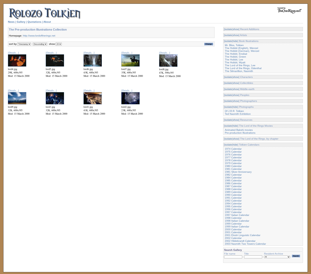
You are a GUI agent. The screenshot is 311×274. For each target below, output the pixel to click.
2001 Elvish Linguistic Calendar (242, 235)
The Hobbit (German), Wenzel (242, 50)
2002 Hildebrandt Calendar (240, 240)
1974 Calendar (233, 148)
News (11, 21)
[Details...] (13, 52)
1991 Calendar (233, 197)
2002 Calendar (233, 238)
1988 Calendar (233, 189)
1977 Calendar (233, 157)
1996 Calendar (233, 209)
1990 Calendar (233, 194)
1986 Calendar (233, 183)
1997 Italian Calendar (237, 215)
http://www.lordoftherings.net (39, 35)
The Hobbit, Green (235, 56)
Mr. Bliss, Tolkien (234, 45)
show (236, 29)
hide (235, 41)
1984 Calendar (233, 177)
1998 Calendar (233, 217)
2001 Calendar (233, 232)
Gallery (21, 21)
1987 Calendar (233, 186)
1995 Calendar (233, 206)
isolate (228, 29)
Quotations (34, 21)
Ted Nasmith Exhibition (238, 113)
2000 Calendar (233, 229)
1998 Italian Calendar (237, 220)
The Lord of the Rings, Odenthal (243, 68)
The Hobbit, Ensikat (236, 53)
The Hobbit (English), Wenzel (241, 48)
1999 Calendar (233, 223)
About (47, 21)
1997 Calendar (233, 212)
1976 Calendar (233, 154)
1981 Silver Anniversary (238, 171)
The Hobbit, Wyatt (235, 62)
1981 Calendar (233, 168)
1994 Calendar (233, 203)
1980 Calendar (233, 166)
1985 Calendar (233, 180)
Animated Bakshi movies (239, 129)
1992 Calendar (233, 200)
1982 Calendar (233, 174)
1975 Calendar (233, 151)
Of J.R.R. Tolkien (234, 111)
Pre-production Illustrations (240, 132)
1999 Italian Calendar (237, 226)
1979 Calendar (233, 163)
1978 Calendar (233, 160)
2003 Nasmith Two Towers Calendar (245, 243)
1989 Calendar (233, 192)
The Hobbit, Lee (234, 59)
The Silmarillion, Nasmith (239, 71)
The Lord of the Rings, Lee (240, 65)
